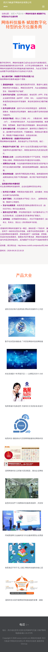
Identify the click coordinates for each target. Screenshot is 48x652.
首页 (13, 14)
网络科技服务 (36, 638)
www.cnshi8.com (23, 638)
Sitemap (24, 644)
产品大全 (20, 14)
